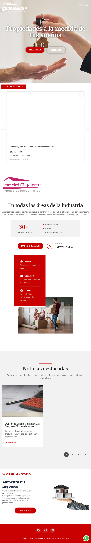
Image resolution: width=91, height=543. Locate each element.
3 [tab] (45, 140)
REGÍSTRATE (25, 510)
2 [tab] (43, 140)
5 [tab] (49, 140)
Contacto (59, 244)
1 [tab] (41, 140)
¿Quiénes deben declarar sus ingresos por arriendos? (22, 425)
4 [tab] (47, 140)
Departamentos (15, 159)
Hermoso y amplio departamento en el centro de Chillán (33, 146)
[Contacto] (50, 246)
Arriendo (25, 159)
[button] (84, 5)
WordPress (65, 538)
